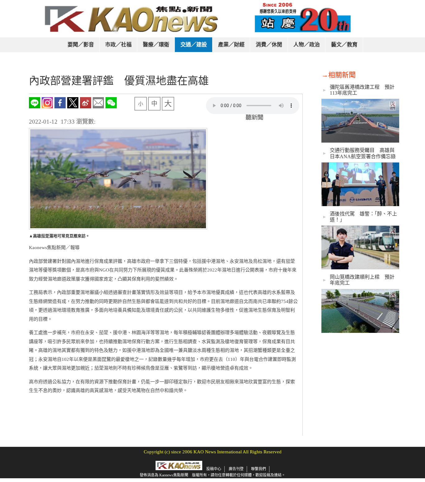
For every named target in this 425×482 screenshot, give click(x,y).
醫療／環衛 (156, 45)
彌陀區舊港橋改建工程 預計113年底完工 (362, 90)
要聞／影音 (81, 45)
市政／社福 (118, 45)
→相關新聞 (338, 75)
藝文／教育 (344, 45)
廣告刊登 (236, 469)
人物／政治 (306, 45)
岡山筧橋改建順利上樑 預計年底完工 (362, 280)
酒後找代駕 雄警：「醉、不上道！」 (363, 216)
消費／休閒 (269, 45)
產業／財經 (231, 45)
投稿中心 (213, 469)
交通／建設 (193, 45)
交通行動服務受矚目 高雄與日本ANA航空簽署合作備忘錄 (363, 153)
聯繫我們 (258, 469)
